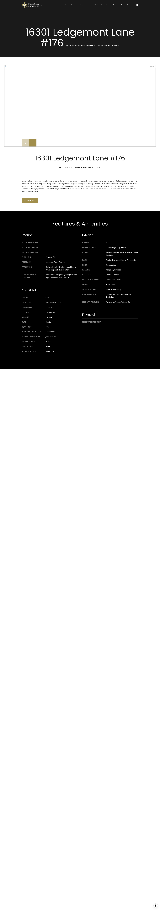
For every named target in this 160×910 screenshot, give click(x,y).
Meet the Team (70, 5)
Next (32, 142)
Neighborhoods (85, 5)
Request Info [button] (29, 201)
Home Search (117, 5)
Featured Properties (101, 5)
